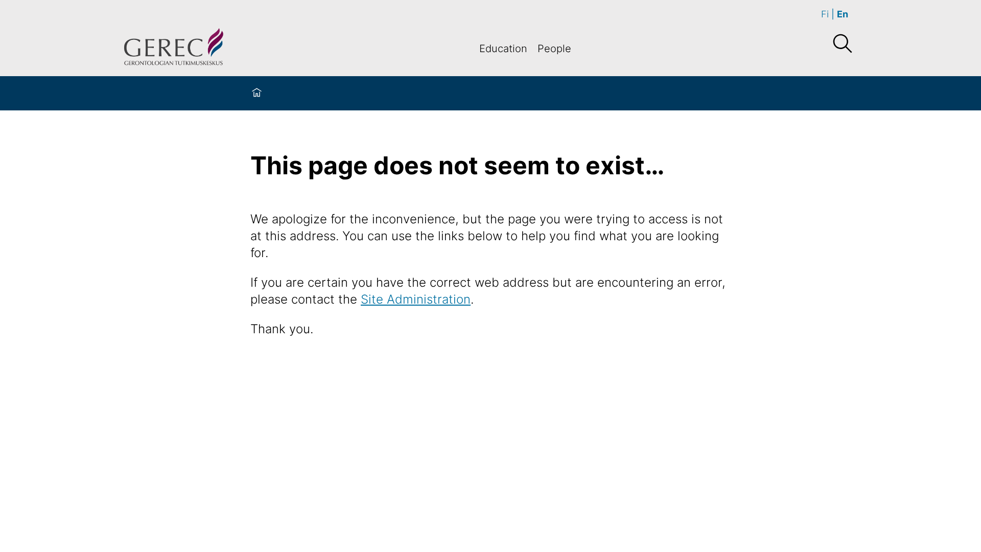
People (554, 48)
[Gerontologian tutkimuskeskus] (174, 48)
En (842, 14)
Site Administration (416, 299)
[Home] (256, 93)
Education (503, 48)
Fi (825, 14)
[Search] (842, 44)
